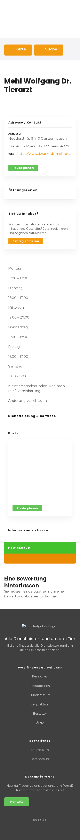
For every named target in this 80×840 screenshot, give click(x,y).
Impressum (40, 750)
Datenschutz (40, 759)
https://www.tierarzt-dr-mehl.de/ (43, 154)
